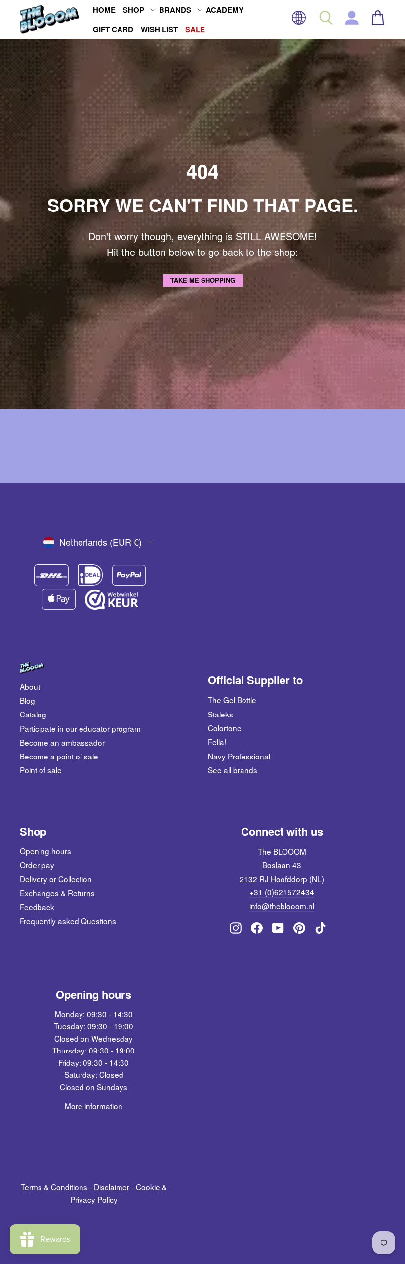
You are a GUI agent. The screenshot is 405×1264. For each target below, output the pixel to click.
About (30, 686)
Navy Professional (239, 756)
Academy (224, 9)
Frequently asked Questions (68, 920)
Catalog (33, 714)
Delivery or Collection (56, 878)
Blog (27, 700)
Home (104, 9)
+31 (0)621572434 (281, 891)
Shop (133, 9)
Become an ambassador (62, 742)
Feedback (37, 906)
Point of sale (41, 769)
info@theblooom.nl (281, 905)
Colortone (225, 727)
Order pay (37, 864)
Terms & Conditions (54, 1186)
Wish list (159, 29)
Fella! (217, 741)
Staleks (220, 714)
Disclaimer (111, 1186)
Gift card (113, 29)
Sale (195, 29)
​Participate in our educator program (80, 728)
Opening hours (45, 850)
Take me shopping (202, 280)
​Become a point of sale (59, 756)
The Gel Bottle (232, 699)
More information (93, 1105)
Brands (175, 9)
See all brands (232, 769)
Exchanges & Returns (57, 892)
